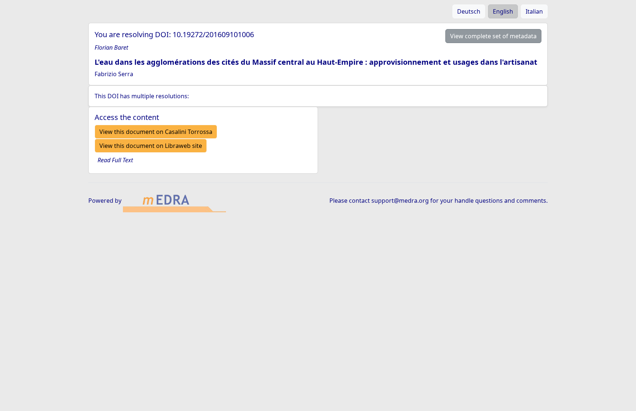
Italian (534, 11)
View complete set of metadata (493, 36)
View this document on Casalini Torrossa (155, 132)
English (503, 11)
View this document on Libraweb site (150, 146)
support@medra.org (400, 200)
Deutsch (468, 11)
